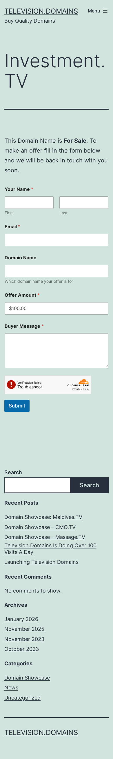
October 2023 (21, 649)
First (9, 212)
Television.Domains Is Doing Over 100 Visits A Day (50, 548)
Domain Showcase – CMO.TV (40, 527)
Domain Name (21, 257)
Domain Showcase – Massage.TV (44, 537)
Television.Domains (41, 11)
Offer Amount (22, 295)
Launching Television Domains (41, 562)
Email (12, 226)
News (11, 687)
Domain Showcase (27, 678)
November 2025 (24, 629)
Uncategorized (22, 698)
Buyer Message (24, 326)
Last (63, 212)
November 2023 (24, 639)
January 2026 (21, 619)
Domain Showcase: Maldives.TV (43, 517)
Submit (17, 406)
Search (13, 472)
